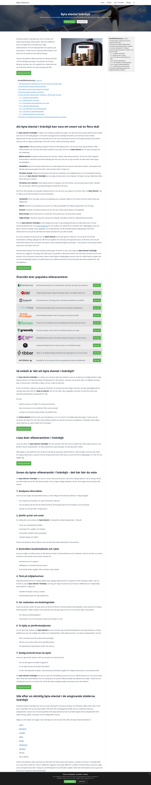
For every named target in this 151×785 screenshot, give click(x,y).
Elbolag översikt (69, 22)
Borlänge (22, 729)
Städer (109, 2)
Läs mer (97, 285)
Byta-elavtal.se (22, 2)
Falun (21, 725)
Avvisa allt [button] (82, 781)
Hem (102, 2)
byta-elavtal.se (42, 226)
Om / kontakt (119, 2)
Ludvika (22, 733)
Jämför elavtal (82, 22)
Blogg (128, 2)
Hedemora (23, 745)
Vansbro (22, 749)
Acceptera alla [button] (70, 781)
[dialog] (75, 778)
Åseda (21, 741)
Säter (21, 737)
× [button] (149, 773)
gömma (38, 80)
